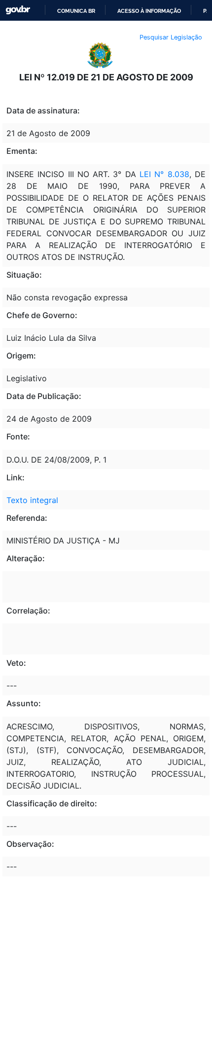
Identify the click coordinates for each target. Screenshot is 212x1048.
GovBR (17, 10)
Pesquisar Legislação (171, 37)
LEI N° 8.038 (164, 174)
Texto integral (32, 500)
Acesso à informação (149, 10)
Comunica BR (76, 10)
